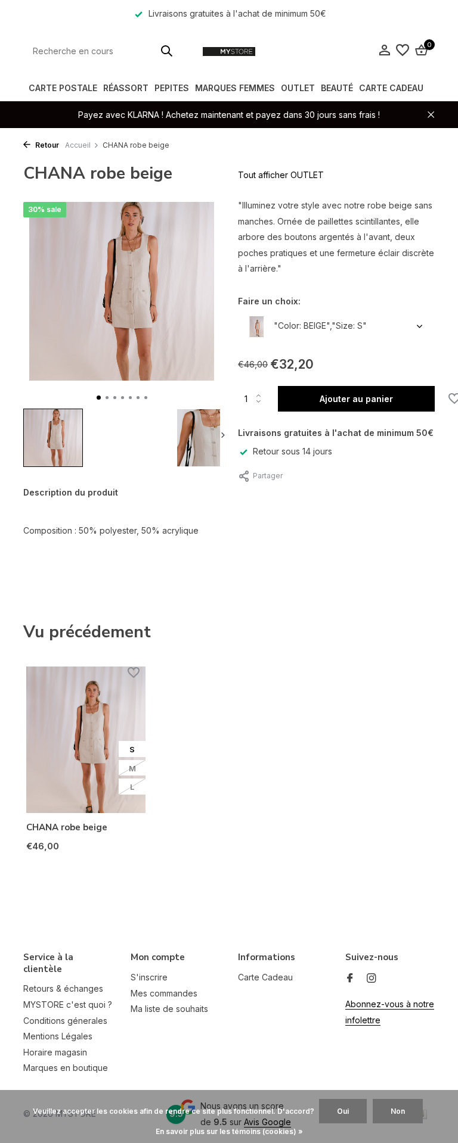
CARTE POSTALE (63, 88)
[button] (98, 397)
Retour (46, 145)
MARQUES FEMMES (235, 88)
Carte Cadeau (391, 88)
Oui (343, 1111)
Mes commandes (164, 993)
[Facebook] (350, 979)
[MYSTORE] (229, 50)
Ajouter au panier (356, 399)
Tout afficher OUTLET (281, 175)
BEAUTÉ (337, 88)
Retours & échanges (63, 988)
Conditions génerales (65, 1021)
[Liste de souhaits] (402, 50)
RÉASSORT (125, 88)
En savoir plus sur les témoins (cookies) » (229, 1131)
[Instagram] (371, 979)
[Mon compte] (384, 50)
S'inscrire (149, 977)
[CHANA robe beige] (86, 740)
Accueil (78, 145)
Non (398, 1111)
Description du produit (70, 492)
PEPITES (171, 88)
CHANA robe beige (66, 827)
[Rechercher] (166, 51)
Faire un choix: (269, 301)
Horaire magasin (55, 1052)
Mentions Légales (57, 1036)
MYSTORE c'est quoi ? (67, 1004)
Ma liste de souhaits (169, 1009)
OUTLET (298, 88)
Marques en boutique (65, 1068)
